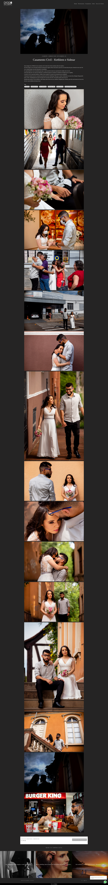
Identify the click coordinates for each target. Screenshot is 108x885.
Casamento (27, 86)
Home (75, 3)
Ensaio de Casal (60, 86)
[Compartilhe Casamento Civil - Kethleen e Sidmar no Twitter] (23, 840)
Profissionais (81, 3)
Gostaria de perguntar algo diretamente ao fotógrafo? (97, 878)
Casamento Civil (34, 86)
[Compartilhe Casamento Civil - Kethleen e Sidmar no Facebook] (21, 840)
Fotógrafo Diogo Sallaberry (70, 86)
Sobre (93, 3)
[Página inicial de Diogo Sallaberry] (11, 4)
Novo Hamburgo (43, 86)
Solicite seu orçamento (79, 839)
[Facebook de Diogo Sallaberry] (81, 880)
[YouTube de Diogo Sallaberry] (84, 880)
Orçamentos (88, 3)
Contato (32, 880)
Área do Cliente (100, 3)
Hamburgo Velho (51, 86)
